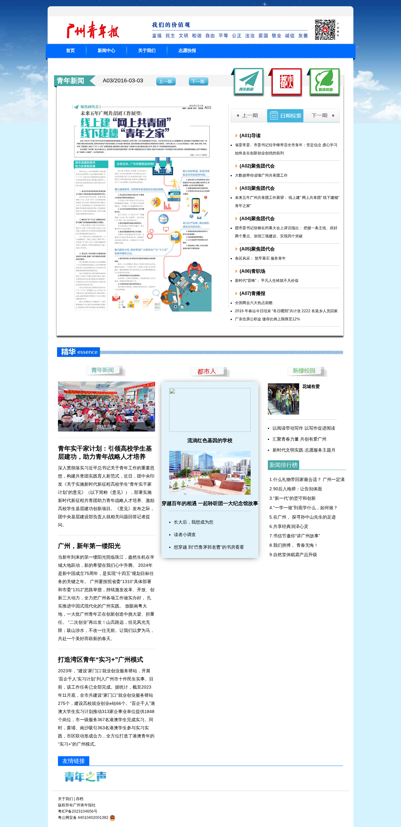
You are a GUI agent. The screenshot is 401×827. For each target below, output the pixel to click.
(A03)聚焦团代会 (257, 188)
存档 (79, 799)
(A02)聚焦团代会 (257, 165)
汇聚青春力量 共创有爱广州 (299, 439)
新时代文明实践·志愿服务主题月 (304, 449)
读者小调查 (185, 534)
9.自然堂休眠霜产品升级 (293, 554)
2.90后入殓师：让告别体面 (295, 488)
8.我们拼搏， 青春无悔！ (293, 545)
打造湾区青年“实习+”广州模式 (100, 659)
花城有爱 (311, 386)
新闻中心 (106, 50)
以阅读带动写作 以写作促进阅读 (304, 428)
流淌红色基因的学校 (209, 440)
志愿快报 (187, 50)
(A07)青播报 (252, 293)
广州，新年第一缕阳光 (89, 545)
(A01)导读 (250, 135)
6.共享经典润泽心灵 (288, 526)
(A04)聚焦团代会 (257, 218)
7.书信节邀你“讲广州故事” (294, 535)
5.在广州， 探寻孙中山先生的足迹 (302, 516)
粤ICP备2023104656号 (77, 811)
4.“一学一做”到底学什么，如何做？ (303, 507)
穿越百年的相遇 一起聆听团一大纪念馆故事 (210, 503)
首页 (70, 50)
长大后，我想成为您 (193, 522)
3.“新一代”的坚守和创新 (292, 498)
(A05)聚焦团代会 (257, 248)
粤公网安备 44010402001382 (83, 817)
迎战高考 (106, 427)
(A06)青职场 (252, 271)
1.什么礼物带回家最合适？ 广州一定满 (307, 479)
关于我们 (147, 50)
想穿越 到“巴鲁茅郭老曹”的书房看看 (209, 547)
